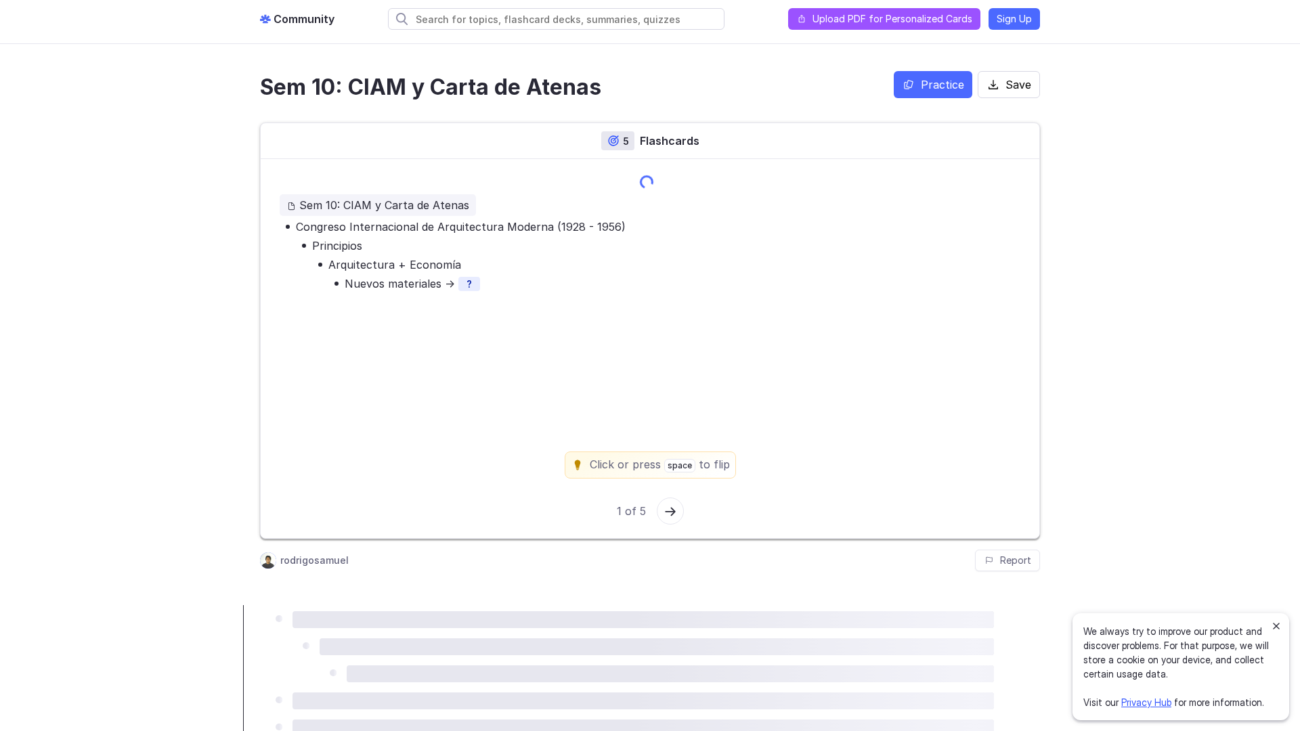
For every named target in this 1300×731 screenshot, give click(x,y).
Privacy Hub (1146, 702)
